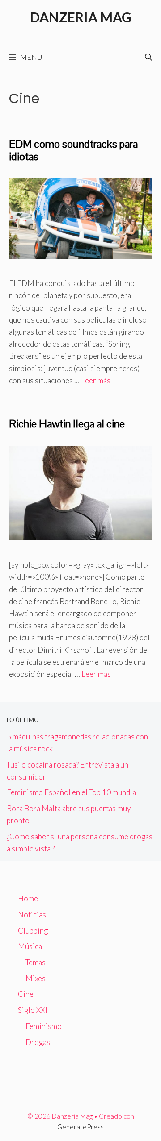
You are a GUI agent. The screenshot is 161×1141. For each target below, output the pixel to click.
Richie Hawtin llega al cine (67, 424)
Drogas (37, 1042)
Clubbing (33, 930)
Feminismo (43, 1026)
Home (28, 898)
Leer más (95, 380)
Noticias (32, 914)
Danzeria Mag (80, 17)
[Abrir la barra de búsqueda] (148, 57)
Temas (35, 962)
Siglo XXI (32, 1010)
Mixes (35, 978)
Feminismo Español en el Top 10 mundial (72, 792)
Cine (26, 994)
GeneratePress (80, 1127)
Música (30, 946)
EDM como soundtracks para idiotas (73, 150)
